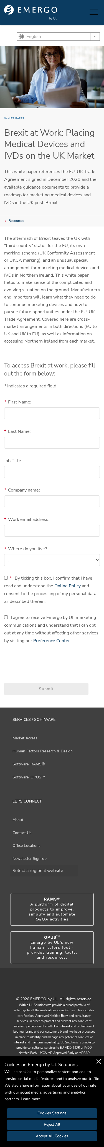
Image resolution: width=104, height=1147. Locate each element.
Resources (16, 220)
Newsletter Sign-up (29, 858)
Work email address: (26, 519)
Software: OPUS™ (28, 777)
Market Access (24, 738)
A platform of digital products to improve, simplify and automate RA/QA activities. (52, 909)
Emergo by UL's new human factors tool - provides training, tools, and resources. (52, 947)
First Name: (17, 402)
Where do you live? (25, 549)
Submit (46, 688)
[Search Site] (84, 12)
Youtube (45, 987)
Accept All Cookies (52, 1136)
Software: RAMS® (28, 764)
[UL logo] (30, 12)
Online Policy (67, 586)
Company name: (22, 490)
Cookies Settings (52, 1113)
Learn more (30, 1099)
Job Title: (13, 461)
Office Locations (26, 845)
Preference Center (51, 641)
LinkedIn (59, 987)
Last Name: (17, 431)
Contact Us (22, 832)
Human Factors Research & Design (42, 751)
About (17, 819)
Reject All (52, 1124)
